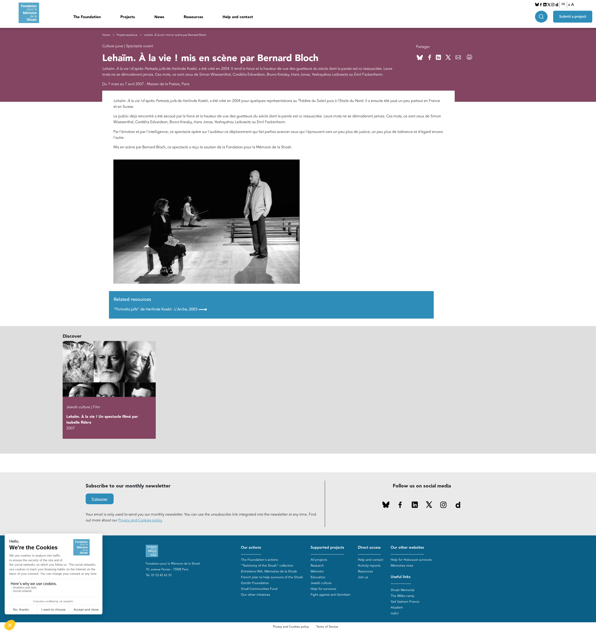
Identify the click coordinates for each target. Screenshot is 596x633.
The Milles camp (402, 595)
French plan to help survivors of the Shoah (272, 577)
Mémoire (317, 571)
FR (563, 4)
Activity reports (369, 565)
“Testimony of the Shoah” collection (267, 565)
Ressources (193, 17)
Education (318, 577)
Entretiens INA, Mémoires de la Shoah (269, 571)
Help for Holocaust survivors (411, 559)
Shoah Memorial (402, 590)
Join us (363, 577)
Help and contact (238, 17)
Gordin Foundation (255, 583)
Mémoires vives (402, 565)
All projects (319, 559)
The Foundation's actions (259, 559)
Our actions (251, 548)
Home (106, 35)
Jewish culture (321, 583)
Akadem (397, 607)
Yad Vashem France (405, 601)
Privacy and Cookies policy (140, 520)
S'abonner (100, 499)
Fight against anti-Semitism (330, 594)
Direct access (369, 548)
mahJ (395, 613)
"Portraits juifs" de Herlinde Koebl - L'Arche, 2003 (160, 309)
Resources (365, 571)
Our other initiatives (255, 594)
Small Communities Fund (259, 588)
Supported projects (327, 548)
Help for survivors (323, 588)
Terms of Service (327, 626)
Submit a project (572, 16)
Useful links (400, 577)
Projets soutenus (127, 35)
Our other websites (407, 548)
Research (317, 565)
